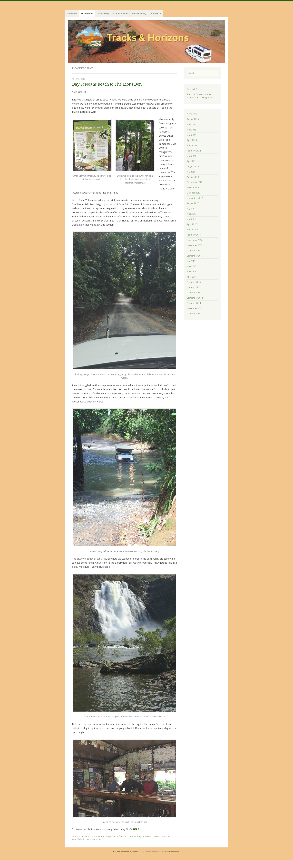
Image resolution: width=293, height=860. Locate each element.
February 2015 (194, 282)
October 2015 (193, 250)
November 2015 (194, 245)
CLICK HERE (132, 829)
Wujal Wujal (77, 839)
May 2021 (191, 156)
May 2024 (191, 135)
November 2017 (194, 187)
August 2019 (193, 166)
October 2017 (193, 192)
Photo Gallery (138, 13)
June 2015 (191, 266)
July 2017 (191, 208)
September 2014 (195, 297)
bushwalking (135, 836)
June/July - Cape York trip (92, 836)
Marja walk (167, 836)
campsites (146, 836)
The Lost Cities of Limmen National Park (199, 96)
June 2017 (191, 213)
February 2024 (194, 150)
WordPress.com (172, 851)
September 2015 (195, 255)
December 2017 (194, 182)
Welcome (72, 13)
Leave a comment (93, 839)
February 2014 (194, 303)
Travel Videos (120, 13)
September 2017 (195, 198)
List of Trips (103, 13)
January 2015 (193, 287)
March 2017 (192, 229)
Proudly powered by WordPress (127, 851)
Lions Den (156, 836)
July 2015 (191, 261)
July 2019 (191, 171)
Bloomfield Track (121, 836)
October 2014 (193, 292)
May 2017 (191, 219)
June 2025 (191, 124)
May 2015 (191, 271)
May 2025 (191, 129)
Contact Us (155, 13)
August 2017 (193, 203)
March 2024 (192, 145)
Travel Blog (87, 13)
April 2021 (192, 161)
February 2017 (194, 234)
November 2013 (194, 308)
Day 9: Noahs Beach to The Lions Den (107, 84)
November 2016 (194, 240)
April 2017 (192, 224)
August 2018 (193, 177)
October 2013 (193, 313)
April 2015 (192, 276)
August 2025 (193, 119)
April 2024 (192, 140)
